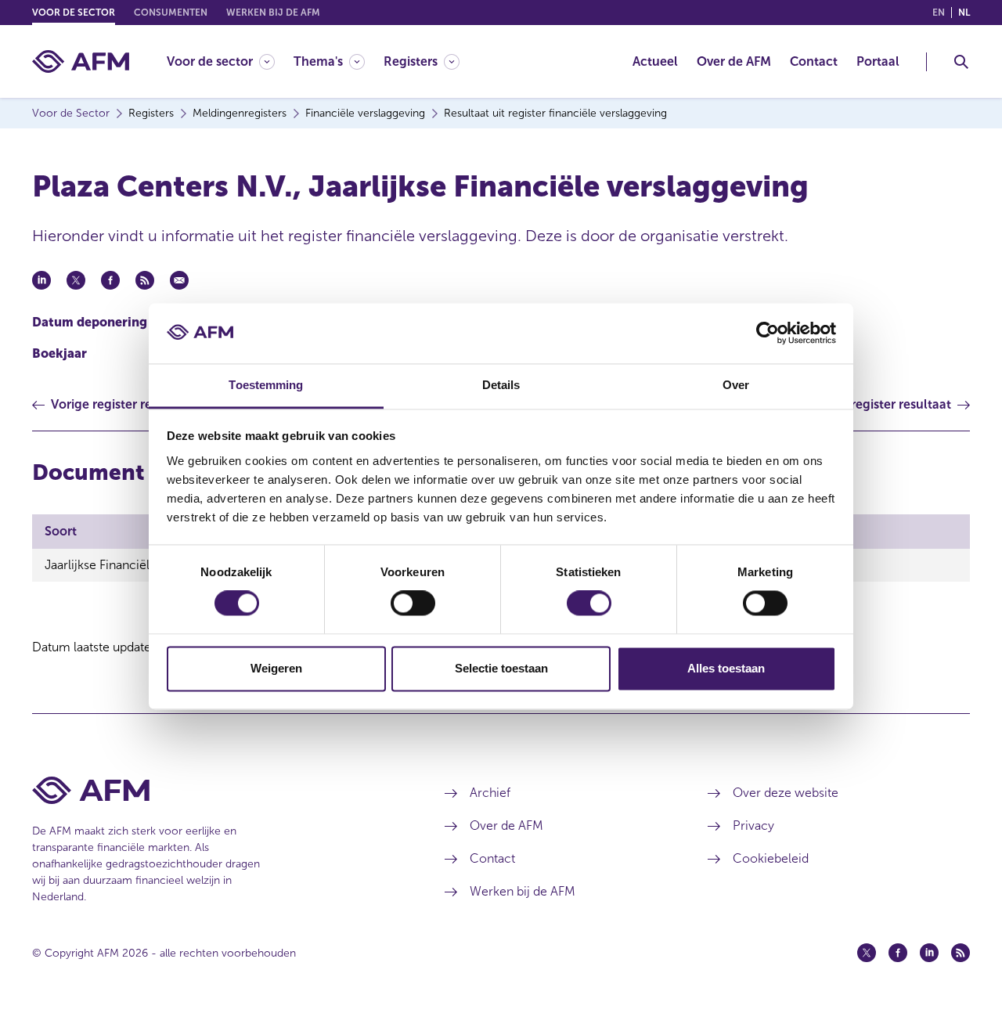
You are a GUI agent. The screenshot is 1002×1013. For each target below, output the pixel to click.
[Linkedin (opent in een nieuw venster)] (929, 952)
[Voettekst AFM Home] (215, 790)
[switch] (413, 603)
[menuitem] (230, 61)
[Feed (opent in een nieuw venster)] (960, 952)
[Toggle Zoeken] (961, 61)
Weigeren (276, 668)
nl (964, 12)
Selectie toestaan (501, 668)
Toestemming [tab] (266, 384)
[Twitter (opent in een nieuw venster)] (866, 952)
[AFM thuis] (80, 61)
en (938, 12)
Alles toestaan (726, 668)
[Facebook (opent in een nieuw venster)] (897, 952)
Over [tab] (736, 384)
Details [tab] (501, 384)
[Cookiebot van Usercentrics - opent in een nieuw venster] (767, 333)
